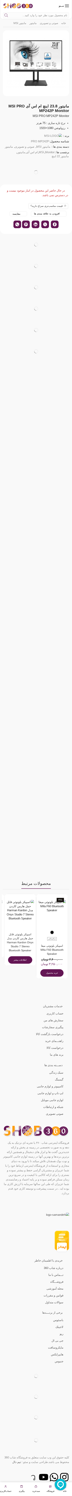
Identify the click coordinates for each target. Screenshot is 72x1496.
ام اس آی (32, 152)
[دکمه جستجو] (6, 15)
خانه (63, 23)
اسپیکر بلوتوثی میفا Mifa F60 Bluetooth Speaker (51, 949)
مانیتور (33, 23)
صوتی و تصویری (49, 23)
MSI (41, 152)
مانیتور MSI (19, 23)
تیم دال (16, 1462)
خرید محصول (52, 973)
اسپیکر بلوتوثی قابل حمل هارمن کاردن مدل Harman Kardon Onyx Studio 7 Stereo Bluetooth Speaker (20, 942)
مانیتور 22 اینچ (60, 156)
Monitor (50, 152)
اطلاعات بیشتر (20, 960)
